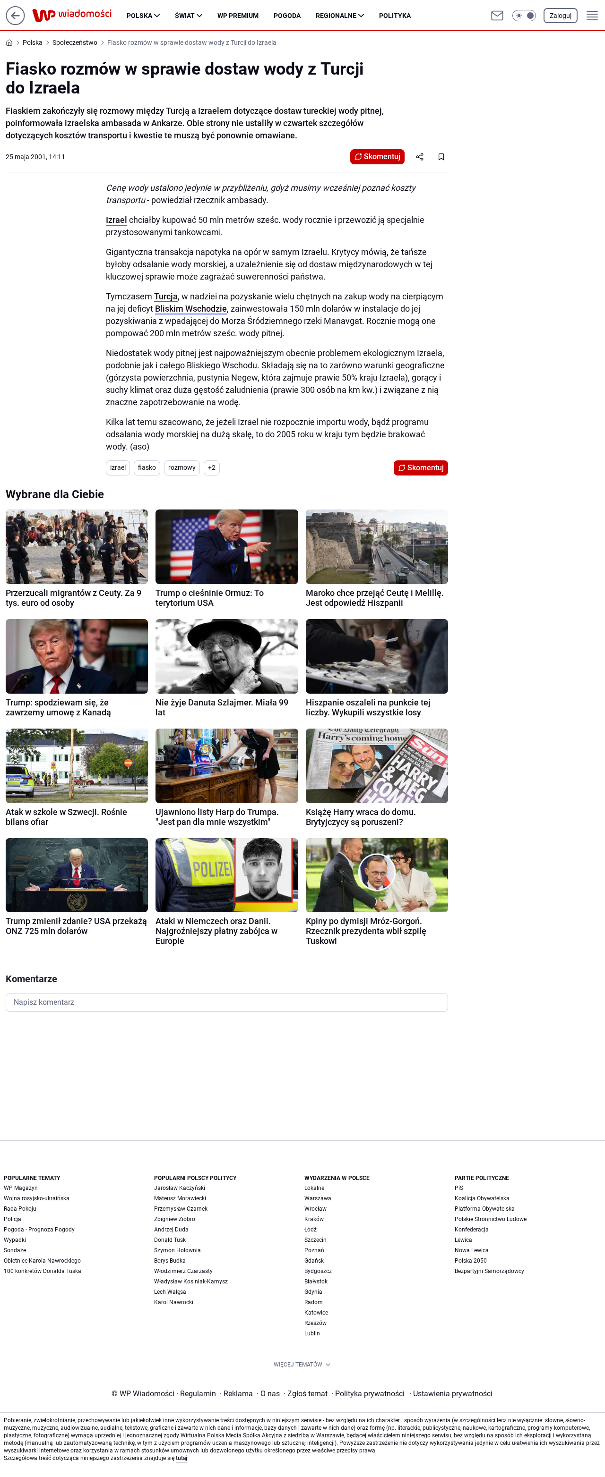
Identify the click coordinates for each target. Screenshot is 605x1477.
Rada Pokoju (20, 1208)
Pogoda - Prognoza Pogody (39, 1229)
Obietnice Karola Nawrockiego (42, 1260)
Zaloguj (560, 15)
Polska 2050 (471, 1260)
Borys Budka (170, 1260)
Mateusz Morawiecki (180, 1198)
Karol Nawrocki (173, 1302)
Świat (185, 15)
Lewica (463, 1240)
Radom (313, 1302)
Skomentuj (382, 156)
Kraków (314, 1219)
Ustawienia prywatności (451, 1393)
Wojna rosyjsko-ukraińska (36, 1198)
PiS (459, 1188)
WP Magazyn (21, 1188)
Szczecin (315, 1240)
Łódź (310, 1229)
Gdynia (313, 1292)
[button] (524, 15)
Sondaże (15, 1250)
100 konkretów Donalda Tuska (42, 1271)
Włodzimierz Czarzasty (183, 1271)
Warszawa (317, 1198)
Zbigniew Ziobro (174, 1219)
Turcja (166, 296)
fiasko (147, 467)
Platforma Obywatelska (485, 1208)
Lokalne (314, 1188)
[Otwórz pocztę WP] (497, 15)
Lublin (312, 1333)
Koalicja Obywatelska (482, 1198)
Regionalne (336, 15)
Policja (12, 1219)
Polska (139, 15)
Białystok (316, 1281)
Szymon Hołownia (177, 1250)
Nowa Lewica (472, 1250)
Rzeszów (315, 1323)
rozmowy (182, 467)
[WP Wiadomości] (79, 15)
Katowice (316, 1312)
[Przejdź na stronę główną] (15, 22)
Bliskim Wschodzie (191, 309)
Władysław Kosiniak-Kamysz (191, 1281)
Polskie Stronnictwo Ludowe (491, 1219)
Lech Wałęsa (170, 1292)
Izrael (116, 220)
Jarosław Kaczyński (179, 1188)
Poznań (314, 1250)
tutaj (181, 1458)
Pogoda (287, 15)
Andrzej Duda (171, 1229)
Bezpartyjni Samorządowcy (489, 1271)
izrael (118, 467)
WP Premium (238, 15)
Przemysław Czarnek (180, 1208)
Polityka (395, 15)
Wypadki (15, 1240)
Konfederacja (472, 1229)
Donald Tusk (170, 1240)
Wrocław (315, 1208)
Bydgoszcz (318, 1271)
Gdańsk (314, 1260)
